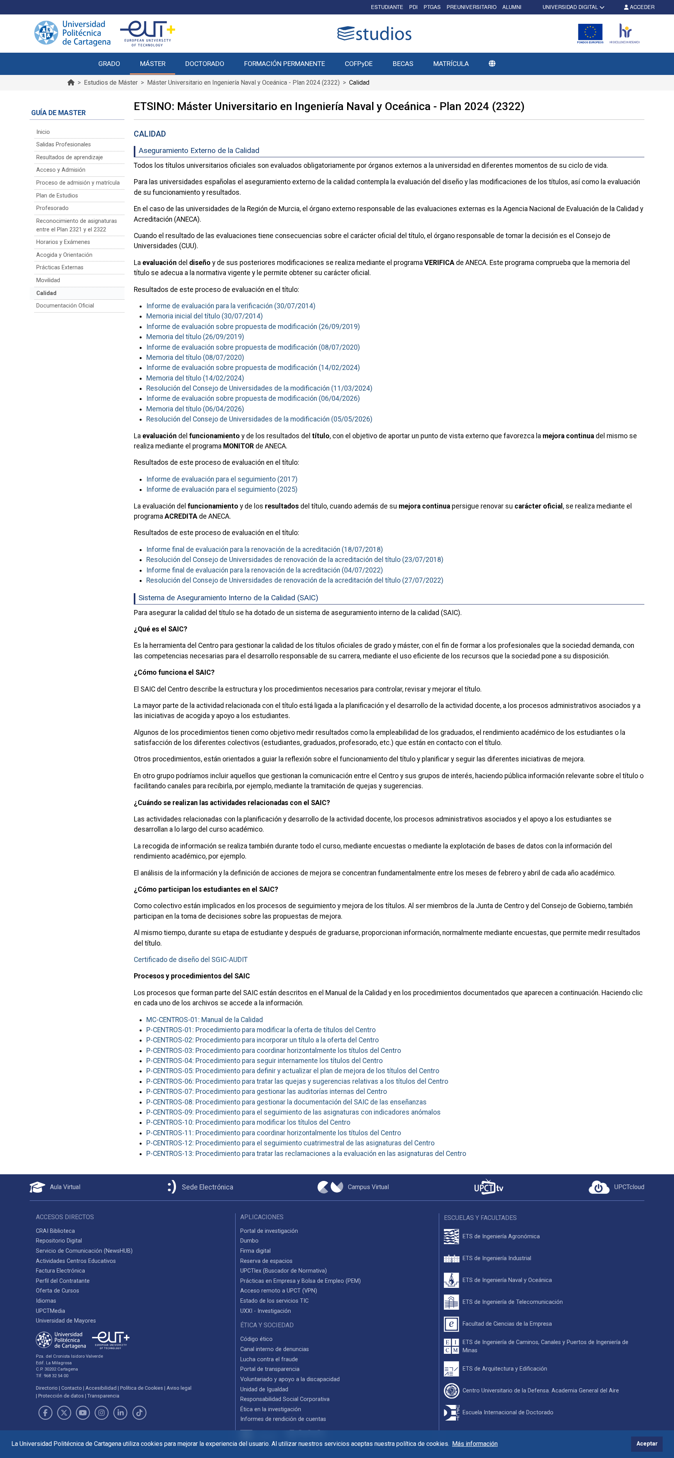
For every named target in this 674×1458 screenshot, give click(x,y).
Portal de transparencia (270, 1369)
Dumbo (249, 1241)
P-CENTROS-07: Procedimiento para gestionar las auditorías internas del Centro (266, 1091)
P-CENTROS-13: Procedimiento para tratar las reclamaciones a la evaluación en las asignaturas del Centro (306, 1154)
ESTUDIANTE (387, 7)
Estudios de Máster (111, 82)
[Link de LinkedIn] (120, 1413)
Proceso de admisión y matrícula (78, 183)
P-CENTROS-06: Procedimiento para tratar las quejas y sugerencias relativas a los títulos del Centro (297, 1081)
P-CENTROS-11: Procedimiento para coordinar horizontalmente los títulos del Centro (273, 1133)
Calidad (46, 293)
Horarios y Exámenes (63, 242)
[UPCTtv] (488, 1187)
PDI (413, 7)
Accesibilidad (101, 1388)
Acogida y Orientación (64, 255)
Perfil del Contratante (63, 1281)
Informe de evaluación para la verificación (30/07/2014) (231, 306)
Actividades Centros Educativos (76, 1261)
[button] (492, 64)
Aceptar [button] (647, 1443)
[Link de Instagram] (101, 1413)
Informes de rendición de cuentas (283, 1419)
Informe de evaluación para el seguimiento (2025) (222, 489)
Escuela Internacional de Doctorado (508, 1412)
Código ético (256, 1339)
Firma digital (255, 1251)
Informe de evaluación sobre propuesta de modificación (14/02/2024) (253, 368)
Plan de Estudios (57, 195)
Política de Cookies (141, 1388)
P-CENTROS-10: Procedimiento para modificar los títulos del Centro (248, 1122)
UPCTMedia (50, 1311)
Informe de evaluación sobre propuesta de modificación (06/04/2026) (253, 398)
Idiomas (46, 1301)
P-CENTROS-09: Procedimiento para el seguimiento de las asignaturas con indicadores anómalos (293, 1112)
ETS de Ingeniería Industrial (497, 1258)
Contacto (71, 1388)
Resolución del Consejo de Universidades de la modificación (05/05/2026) (259, 419)
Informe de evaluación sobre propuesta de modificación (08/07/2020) (253, 347)
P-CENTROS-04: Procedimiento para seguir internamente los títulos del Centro (264, 1061)
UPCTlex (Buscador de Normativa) (283, 1271)
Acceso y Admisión (60, 170)
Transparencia (103, 1396)
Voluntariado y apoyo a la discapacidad (290, 1379)
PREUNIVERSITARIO (472, 7)
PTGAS (432, 7)
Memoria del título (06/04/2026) (195, 409)
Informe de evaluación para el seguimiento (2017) (222, 479)
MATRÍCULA (451, 64)
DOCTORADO (204, 64)
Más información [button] (475, 1443)
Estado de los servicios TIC (274, 1301)
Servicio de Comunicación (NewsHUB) (84, 1251)
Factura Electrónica (60, 1271)
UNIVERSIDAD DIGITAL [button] (570, 7)
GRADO (109, 64)
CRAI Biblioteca (55, 1231)
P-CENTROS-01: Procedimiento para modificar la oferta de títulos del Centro (261, 1030)
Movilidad (48, 280)
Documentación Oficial (65, 305)
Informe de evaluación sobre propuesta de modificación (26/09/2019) (253, 327)
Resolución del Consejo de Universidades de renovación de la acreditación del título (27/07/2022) (294, 580)
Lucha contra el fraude (269, 1359)
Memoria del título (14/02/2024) (195, 378)
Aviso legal (179, 1388)
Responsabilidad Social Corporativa (285, 1399)
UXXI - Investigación (265, 1311)
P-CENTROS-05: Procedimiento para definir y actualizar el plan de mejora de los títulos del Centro (292, 1071)
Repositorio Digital (59, 1241)
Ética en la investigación (270, 1409)
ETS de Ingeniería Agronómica (501, 1236)
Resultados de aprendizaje (69, 157)
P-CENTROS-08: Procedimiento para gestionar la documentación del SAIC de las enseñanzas (286, 1102)
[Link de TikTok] (139, 1413)
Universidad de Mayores (66, 1321)
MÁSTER (152, 64)
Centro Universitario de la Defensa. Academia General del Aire (541, 1390)
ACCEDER (641, 7)
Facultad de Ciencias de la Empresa (507, 1324)
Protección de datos (61, 1396)
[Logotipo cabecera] (376, 33)
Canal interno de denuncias (274, 1349)
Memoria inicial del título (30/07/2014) (204, 316)
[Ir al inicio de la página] (70, 82)
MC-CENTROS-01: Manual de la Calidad (204, 1020)
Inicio (43, 132)
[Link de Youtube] (82, 1413)
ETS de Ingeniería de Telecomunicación (513, 1302)
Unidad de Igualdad (264, 1389)
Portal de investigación (269, 1231)
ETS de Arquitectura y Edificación (505, 1369)
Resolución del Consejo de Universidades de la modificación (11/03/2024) (259, 388)
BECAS (403, 64)
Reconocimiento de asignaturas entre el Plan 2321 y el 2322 (76, 225)
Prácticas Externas (59, 267)
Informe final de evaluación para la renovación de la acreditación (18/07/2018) (264, 549)
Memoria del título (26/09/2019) (195, 337)
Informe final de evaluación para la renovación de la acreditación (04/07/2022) (264, 570)
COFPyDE (358, 64)
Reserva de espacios (266, 1261)
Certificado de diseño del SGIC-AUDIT (191, 960)
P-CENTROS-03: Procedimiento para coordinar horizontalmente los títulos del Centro (273, 1050)
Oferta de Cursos (57, 1290)
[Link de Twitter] (64, 1413)
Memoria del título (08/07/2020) (195, 357)
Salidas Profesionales (63, 144)
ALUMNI (511, 7)
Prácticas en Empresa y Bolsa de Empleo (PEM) (300, 1281)
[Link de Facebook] (45, 1413)
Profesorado (52, 208)
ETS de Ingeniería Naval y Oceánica (507, 1280)
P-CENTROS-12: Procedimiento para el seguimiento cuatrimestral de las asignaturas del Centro (290, 1143)
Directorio (47, 1388)
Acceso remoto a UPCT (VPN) (278, 1290)
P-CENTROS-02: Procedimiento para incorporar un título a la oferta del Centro (262, 1040)
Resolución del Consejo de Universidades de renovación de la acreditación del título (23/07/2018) (294, 560)
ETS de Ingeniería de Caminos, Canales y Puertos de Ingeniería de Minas (545, 1346)
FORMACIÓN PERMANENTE (284, 64)
